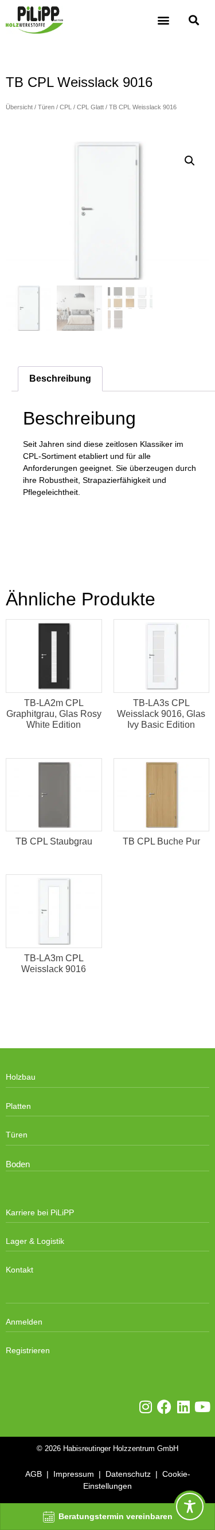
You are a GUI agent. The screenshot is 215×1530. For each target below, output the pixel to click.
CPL (66, 107)
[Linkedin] (183, 1407)
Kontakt (19, 1269)
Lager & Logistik (35, 1241)
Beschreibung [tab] (60, 378)
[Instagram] (145, 1407)
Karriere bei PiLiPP (40, 1212)
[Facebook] (164, 1407)
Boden (18, 1164)
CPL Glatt (90, 107)
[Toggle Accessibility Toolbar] (190, 1506)
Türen (46, 107)
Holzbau (21, 1076)
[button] (163, 20)
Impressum (73, 1474)
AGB (33, 1474)
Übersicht (19, 107)
